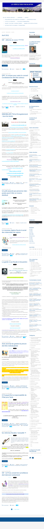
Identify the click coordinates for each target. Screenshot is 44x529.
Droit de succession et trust (35, 376)
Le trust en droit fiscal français (34, 190)
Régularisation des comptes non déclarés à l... (34, 304)
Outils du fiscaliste (34, 207)
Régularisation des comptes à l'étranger (15, 19)
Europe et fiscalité (33, 384)
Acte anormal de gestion (35, 360)
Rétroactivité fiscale (34, 433)
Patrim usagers (33, 123)
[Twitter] (30, 458)
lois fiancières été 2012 (35, 371)
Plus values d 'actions (34, 138)
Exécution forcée (34, 352)
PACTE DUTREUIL (34, 410)
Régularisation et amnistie (35, 398)
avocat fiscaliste (33, 345)
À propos (16, 519)
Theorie (31, 441)
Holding (32, 409)
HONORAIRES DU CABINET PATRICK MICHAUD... (35, 289)
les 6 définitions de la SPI (35, 266)
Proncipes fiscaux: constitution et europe (10, 386)
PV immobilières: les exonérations (34, 276)
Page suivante (16, 509)
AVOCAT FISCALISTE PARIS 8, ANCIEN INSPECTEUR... (35, 200)
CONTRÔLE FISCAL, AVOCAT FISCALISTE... (35, 315)
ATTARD (30, 320)
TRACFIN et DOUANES (34, 442)
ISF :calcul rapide (34, 89)
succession (33, 366)
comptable (22, 183)
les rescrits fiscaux (34, 431)
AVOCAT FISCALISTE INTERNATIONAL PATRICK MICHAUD (35, 166)
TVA (21, 182)
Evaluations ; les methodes (34, 386)
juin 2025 (30, 237)
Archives (10, 519)
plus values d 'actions (34, 262)
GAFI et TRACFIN (33, 401)
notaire (12, 183)
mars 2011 (3, 32)
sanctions (32, 399)
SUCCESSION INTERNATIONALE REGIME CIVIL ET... (35, 185)
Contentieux (33, 211)
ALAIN (30, 288)
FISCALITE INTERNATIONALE (35, 387)
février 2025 (31, 241)
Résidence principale (34, 338)
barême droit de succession (35, 88)
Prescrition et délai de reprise (36, 364)
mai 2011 (13, 32)
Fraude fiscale (32, 393)
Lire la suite (5, 65)
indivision (32, 353)
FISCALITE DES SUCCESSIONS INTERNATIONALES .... (35, 170)
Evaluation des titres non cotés (36, 122)
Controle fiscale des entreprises (35, 368)
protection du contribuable (22, 386)
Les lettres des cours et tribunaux (36, 423)
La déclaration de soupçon (34, 420)
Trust (32, 418)
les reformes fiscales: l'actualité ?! (14, 433)
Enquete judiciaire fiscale (34, 378)
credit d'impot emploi (34, 370)
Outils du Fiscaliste (10, 21)
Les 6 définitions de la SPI (35, 134)
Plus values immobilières (23, 21)
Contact (27, 17)
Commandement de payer (35, 351)
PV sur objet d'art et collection (36, 140)
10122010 (23, 387)
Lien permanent (6, 69)
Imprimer (12, 69)
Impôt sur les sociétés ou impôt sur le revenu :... (35, 321)
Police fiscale (11, 337)
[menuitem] (9, 17)
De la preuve (33, 361)
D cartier (30, 299)
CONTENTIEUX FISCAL (34, 358)
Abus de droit (33, 359)
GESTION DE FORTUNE (8, 424)
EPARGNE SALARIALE (34, 383)
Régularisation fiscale (34, 132)
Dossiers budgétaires (34, 369)
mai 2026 (30, 230)
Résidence (33, 390)
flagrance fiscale (33, 394)
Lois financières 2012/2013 (35, 372)
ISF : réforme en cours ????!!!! (13, 40)
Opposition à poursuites (35, 355)
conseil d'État (19, 387)
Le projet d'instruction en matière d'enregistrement (10, 161)
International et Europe (35, 208)
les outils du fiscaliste (34, 111)
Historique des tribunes (34, 414)
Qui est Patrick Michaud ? (9, 17)
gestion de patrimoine (24, 464)
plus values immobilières (35, 263)
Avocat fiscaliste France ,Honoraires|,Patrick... (35, 283)
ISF (20, 69)
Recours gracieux (34, 365)
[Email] (33, 458)
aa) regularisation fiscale (34, 342)
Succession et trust (33, 439)
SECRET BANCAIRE (33, 436)
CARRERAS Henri (32, 329)
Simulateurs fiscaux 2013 (35, 375)
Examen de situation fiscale (30, 23)
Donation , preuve (34, 406)
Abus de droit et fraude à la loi (35, 344)
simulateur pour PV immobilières (36, 271)
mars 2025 (31, 240)
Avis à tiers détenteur (34, 350)
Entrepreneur (32, 381)
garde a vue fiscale (23, 336)
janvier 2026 (31, 234)
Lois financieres (22, 253)
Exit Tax (32, 388)
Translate (37, 223)
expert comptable (17, 183)
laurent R (30, 304)
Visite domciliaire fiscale (17, 337)
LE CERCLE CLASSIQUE (34, 421)
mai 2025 (30, 238)
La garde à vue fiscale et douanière (14, 262)
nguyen (30, 309)
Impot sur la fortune (5, 465)
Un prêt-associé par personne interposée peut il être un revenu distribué (14, 193)
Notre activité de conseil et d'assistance (15, 25)
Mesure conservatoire (34, 354)
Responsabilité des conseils (14, 425)
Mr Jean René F (32, 283)
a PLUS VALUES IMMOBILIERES (36, 337)
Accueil (3, 519)
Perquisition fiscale (5, 337)
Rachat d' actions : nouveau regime (13, 23)
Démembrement (33, 405)
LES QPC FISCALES (33, 424)
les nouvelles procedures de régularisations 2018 (36, 113)
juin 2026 (30, 229)
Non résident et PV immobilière (33, 137)
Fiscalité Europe (33, 389)
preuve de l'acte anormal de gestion (10, 387)
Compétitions (32, 347)
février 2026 (31, 233)
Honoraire (19, 17)
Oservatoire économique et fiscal (35, 374)
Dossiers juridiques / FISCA (35, 210)
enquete (38, 329)
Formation (32, 392)
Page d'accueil (8, 32)
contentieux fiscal (31, 19)
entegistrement (8, 183)
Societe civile (33, 412)
